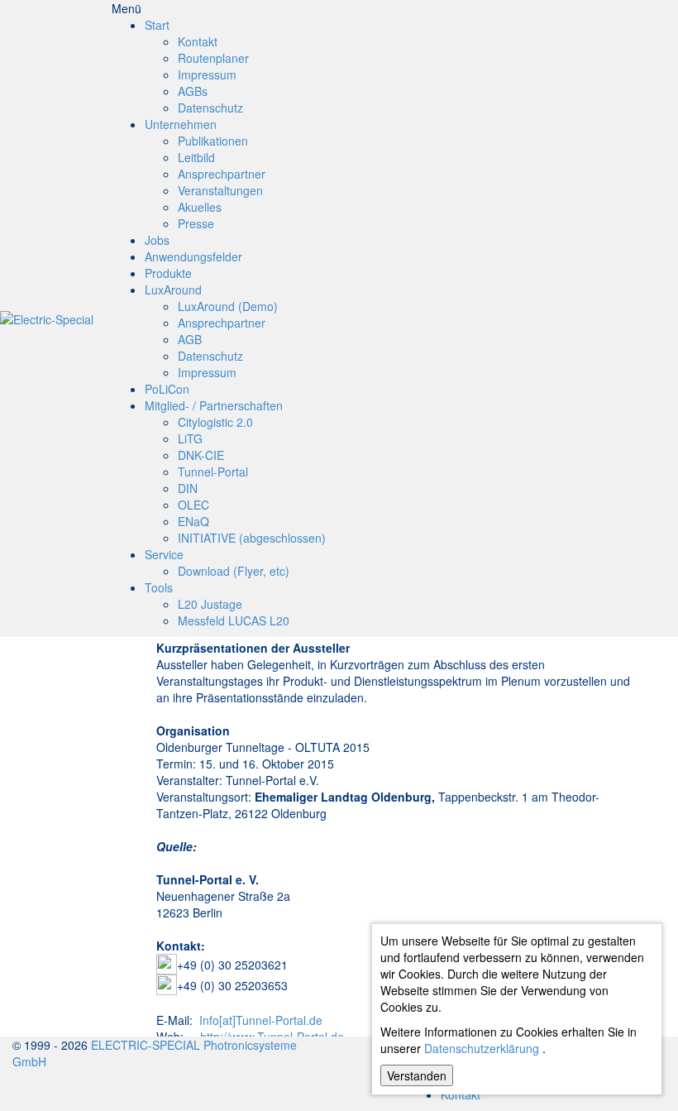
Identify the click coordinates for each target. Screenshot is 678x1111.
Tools (159, 587)
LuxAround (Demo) (228, 306)
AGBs (193, 91)
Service (164, 554)
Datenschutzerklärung (481, 1048)
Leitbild (196, 157)
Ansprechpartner (221, 173)
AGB (190, 339)
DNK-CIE (201, 455)
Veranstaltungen (220, 190)
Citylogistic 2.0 (215, 422)
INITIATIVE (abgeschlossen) (252, 537)
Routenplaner (213, 58)
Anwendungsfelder (193, 256)
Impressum (207, 74)
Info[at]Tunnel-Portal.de (260, 1020)
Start (157, 25)
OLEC (193, 504)
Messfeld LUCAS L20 (233, 620)
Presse (196, 223)
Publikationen (213, 140)
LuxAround (173, 289)
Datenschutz (210, 107)
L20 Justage (210, 604)
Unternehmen (181, 124)
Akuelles (200, 207)
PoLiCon (167, 389)
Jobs (157, 240)
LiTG (190, 438)
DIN (188, 488)
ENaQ (193, 521)
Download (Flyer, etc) (233, 571)
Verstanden (416, 1075)
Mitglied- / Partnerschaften (214, 405)
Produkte (168, 273)
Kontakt (197, 41)
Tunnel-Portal (213, 471)
